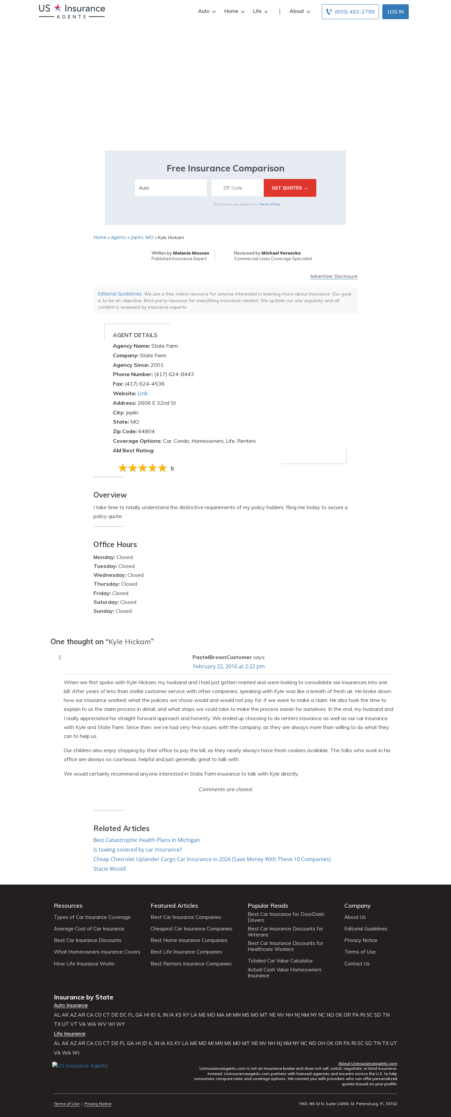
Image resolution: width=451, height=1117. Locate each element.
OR (347, 1015)
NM (305, 1015)
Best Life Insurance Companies (186, 952)
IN (165, 1015)
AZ (73, 1015)
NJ (297, 1015)
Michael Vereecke (281, 253)
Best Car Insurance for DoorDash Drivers (286, 917)
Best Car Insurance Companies (186, 917)
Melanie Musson (191, 253)
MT (264, 1015)
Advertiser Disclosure (334, 276)
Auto (204, 11)
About (297, 11)
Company (357, 905)
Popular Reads (268, 905)
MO (255, 1015)
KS (178, 1015)
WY (120, 1024)
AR (81, 1015)
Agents (118, 237)
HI (146, 1015)
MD (211, 1015)
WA (91, 1024)
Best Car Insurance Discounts (87, 940)
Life (257, 11)
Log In (396, 12)
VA (82, 1024)
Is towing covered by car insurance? (137, 849)
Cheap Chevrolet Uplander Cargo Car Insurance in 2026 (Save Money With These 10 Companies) (212, 859)
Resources (68, 905)
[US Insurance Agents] (72, 10)
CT (106, 1015)
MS (245, 1015)
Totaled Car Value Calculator (280, 961)
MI (228, 1015)
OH (321, 1043)
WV (102, 1024)
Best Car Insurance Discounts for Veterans (285, 932)
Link (143, 393)
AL (57, 1015)
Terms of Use (269, 204)
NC (321, 1015)
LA (194, 1015)
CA (90, 1015)
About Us (355, 917)
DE (114, 1015)
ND (330, 1015)
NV (280, 1015)
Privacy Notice (360, 940)
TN (386, 1015)
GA (139, 1015)
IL (159, 1015)
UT (65, 1024)
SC (369, 1015)
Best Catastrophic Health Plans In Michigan (146, 840)
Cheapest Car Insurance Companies (191, 929)
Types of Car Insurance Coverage (92, 917)
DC (123, 1015)
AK (65, 1015)
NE (272, 1015)
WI (111, 1024)
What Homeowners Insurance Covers (97, 952)
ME (202, 1015)
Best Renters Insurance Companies (191, 964)
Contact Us (357, 964)
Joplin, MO (142, 237)
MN (237, 1015)
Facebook (58, 1075)
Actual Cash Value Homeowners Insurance (285, 973)
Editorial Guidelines (120, 294)
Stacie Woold (109, 868)
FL (131, 1015)
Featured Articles (174, 905)
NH (289, 1015)
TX (57, 1024)
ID (153, 1015)
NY (313, 1015)
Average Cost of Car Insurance (89, 929)
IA (171, 1015)
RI (362, 1015)
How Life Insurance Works (84, 964)
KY (186, 1015)
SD (377, 1015)
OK (338, 1015)
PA (355, 1015)
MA (221, 1015)
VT (74, 1024)
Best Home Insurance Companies (189, 940)
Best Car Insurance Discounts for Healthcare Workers (285, 946)
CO (98, 1015)
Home (231, 11)
